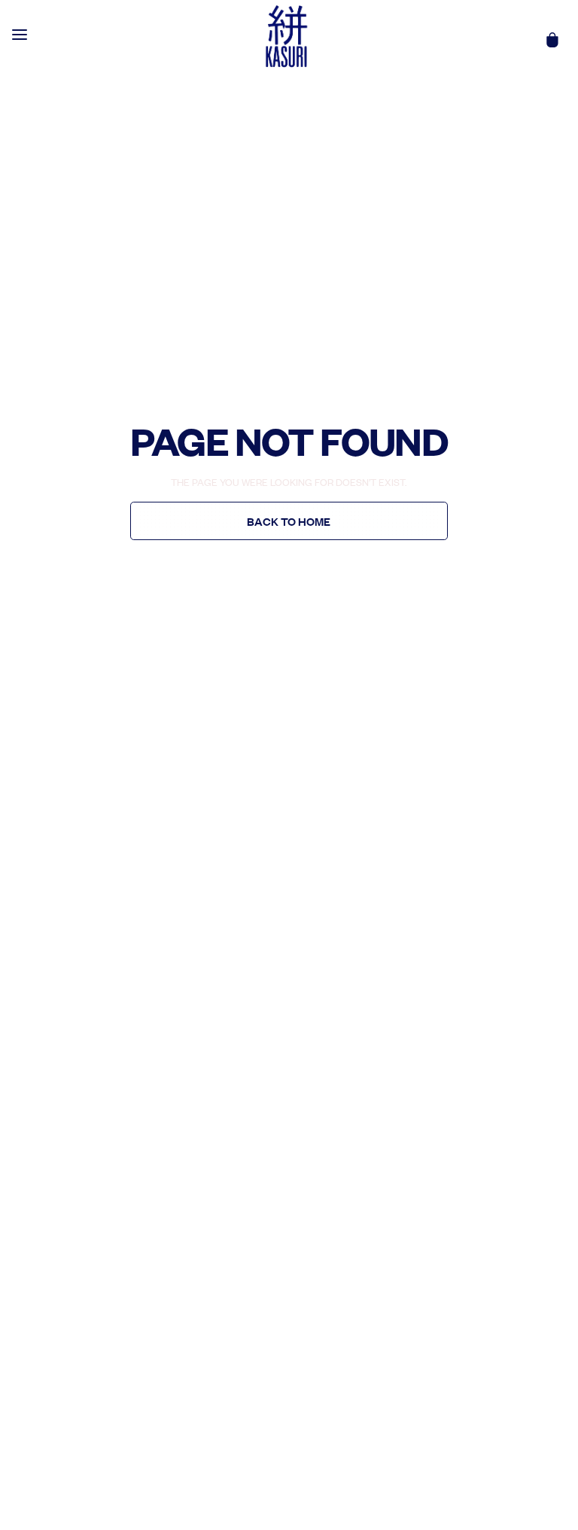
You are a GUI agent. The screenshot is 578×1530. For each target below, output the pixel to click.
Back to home (288, 521)
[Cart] (552, 39)
